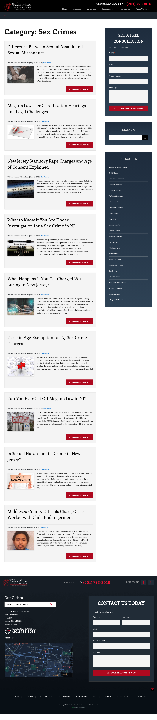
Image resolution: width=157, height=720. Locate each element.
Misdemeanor (114, 254)
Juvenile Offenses (115, 236)
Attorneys (91, 9)
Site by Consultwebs (79, 707)
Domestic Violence (116, 207)
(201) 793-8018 (96, 582)
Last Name (127, 617)
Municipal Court (115, 259)
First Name (98, 617)
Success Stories (114, 277)
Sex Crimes (47, 62)
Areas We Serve (142, 9)
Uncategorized (114, 294)
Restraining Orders (116, 265)
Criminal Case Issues (116, 179)
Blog (95, 696)
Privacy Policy (123, 696)
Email (111, 64)
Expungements (114, 225)
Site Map (107, 696)
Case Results (81, 696)
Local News (113, 242)
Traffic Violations (115, 288)
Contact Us (125, 9)
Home (64, 9)
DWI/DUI (112, 219)
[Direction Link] (38, 644)
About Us (77, 9)
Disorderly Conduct (116, 202)
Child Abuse (113, 173)
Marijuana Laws (114, 248)
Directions (9, 638)
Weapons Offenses (116, 300)
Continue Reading (79, 89)
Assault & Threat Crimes (118, 167)
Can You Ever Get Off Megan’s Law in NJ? (46, 398)
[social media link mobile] (143, 582)
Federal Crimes (114, 231)
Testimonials (64, 696)
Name (112, 53)
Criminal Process (115, 190)
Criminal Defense (115, 184)
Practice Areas (108, 9)
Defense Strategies (116, 196)
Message (113, 87)
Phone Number (116, 76)
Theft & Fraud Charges (117, 282)
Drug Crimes (113, 213)
